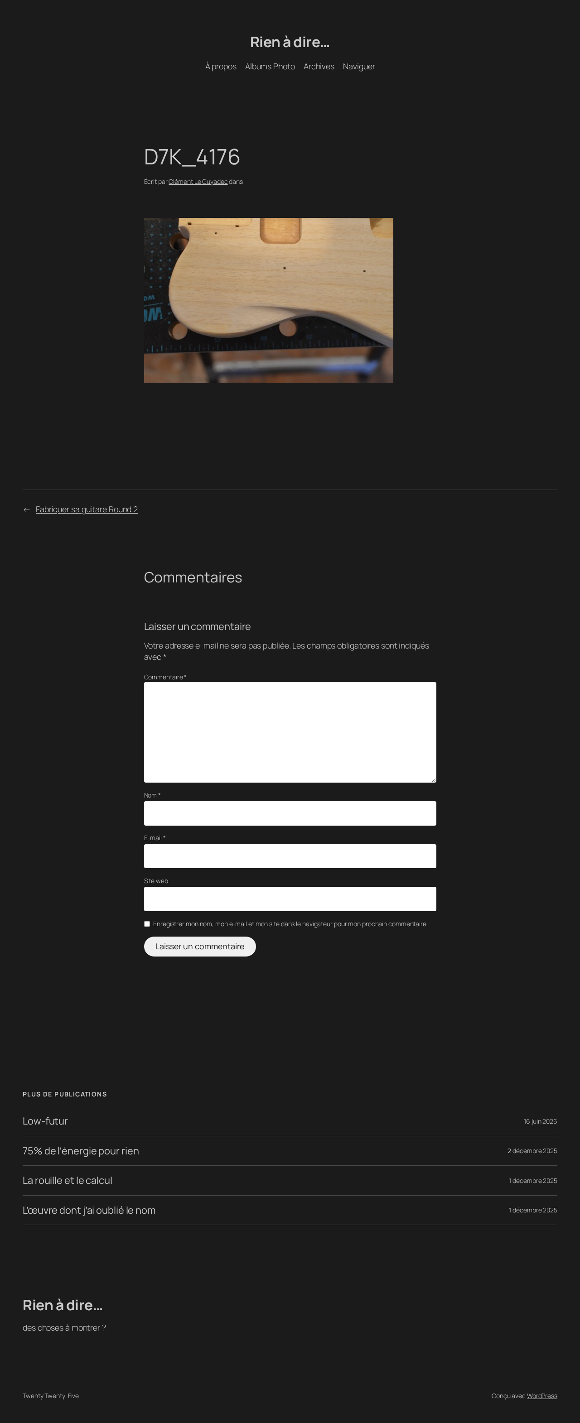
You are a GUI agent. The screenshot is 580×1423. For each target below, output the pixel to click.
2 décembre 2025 (532, 1150)
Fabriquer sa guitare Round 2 (87, 509)
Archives (319, 66)
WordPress (542, 1395)
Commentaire (165, 677)
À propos (221, 66)
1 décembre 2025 (533, 1180)
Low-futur (45, 1120)
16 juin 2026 (540, 1121)
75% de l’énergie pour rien (81, 1150)
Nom (152, 795)
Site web (156, 880)
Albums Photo (270, 66)
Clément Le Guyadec (198, 181)
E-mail (155, 837)
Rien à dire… (290, 42)
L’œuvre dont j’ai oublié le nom (89, 1210)
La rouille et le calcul (67, 1180)
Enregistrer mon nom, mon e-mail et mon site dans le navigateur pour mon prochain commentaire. (290, 923)
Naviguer (359, 66)
